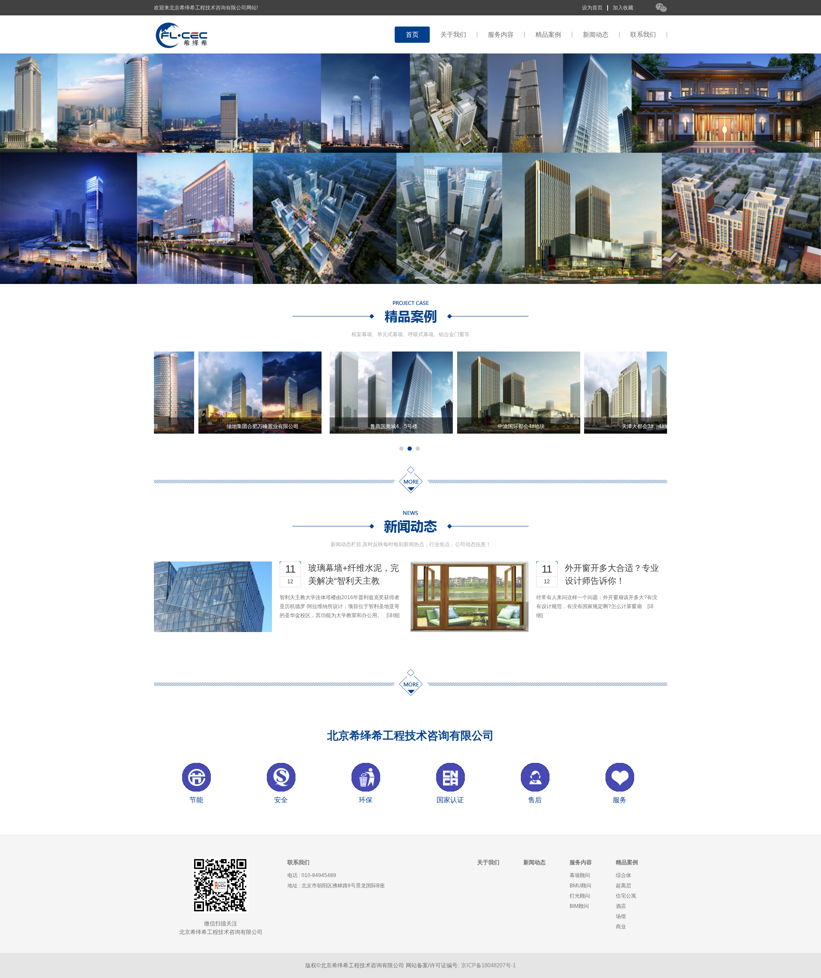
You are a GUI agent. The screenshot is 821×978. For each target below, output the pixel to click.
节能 (196, 800)
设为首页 (592, 8)
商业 (621, 927)
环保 (365, 800)
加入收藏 (623, 8)
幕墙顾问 (580, 875)
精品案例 (548, 34)
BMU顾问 (580, 886)
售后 (535, 800)
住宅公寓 (626, 896)
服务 (619, 800)
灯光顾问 (580, 896)
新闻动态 (595, 34)
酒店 (621, 906)
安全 (281, 800)
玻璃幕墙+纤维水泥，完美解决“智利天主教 (353, 574)
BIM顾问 (579, 906)
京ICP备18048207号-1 (488, 965)
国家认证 (450, 800)
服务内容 (501, 34)
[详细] (393, 615)
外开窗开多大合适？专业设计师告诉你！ (612, 574)
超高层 (623, 886)
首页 (412, 34)
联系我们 (643, 34)
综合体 (623, 875)
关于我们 (453, 34)
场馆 (621, 916)
